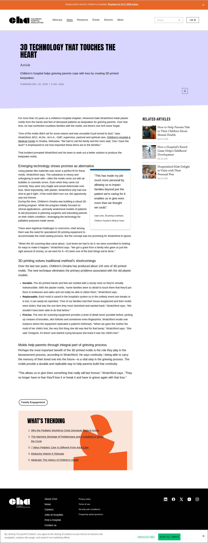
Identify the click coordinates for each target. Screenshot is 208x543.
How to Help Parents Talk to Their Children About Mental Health (173, 131)
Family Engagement (33, 402)
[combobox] (166, 20)
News (70, 20)
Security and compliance (89, 509)
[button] (179, 20)
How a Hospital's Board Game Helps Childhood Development (172, 151)
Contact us (50, 525)
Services (108, 20)
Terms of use (84, 504)
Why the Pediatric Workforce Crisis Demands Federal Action (65, 430)
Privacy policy (85, 499)
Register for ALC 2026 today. (123, 4)
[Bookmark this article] (185, 91)
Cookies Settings (146, 536)
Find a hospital (53, 520)
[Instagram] (165, 499)
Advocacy (57, 20)
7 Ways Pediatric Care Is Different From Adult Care (60, 447)
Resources (82, 20)
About (120, 20)
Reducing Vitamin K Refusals (47, 453)
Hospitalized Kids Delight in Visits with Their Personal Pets (173, 170)
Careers (49, 509)
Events (96, 20)
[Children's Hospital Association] (19, 503)
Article (25, 65)
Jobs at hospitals (54, 514)
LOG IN (193, 19)
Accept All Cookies (169, 536)
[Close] (203, 536)
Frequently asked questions (91, 514)
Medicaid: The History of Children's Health (55, 460)
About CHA (51, 499)
